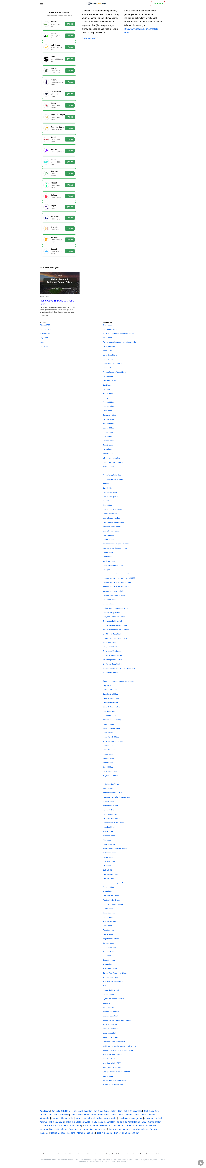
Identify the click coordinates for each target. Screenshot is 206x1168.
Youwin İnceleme (140, 1129)
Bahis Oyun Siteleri (110, 355)
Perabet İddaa (108, 887)
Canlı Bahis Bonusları (58, 1115)
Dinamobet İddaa (109, 600)
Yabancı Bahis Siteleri (111, 1012)
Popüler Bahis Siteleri (111, 896)
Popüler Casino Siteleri (111, 900)
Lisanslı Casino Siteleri (111, 818)
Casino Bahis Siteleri (110, 514)
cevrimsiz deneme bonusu (113, 565)
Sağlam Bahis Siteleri (111, 939)
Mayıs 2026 (44, 338)
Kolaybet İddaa (108, 801)
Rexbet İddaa (108, 934)
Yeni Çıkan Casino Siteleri (112, 1067)
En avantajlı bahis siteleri (112, 621)
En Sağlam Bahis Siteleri (112, 664)
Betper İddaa (108, 432)
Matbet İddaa (108, 831)
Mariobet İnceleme (86, 1133)
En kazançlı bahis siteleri (112, 660)
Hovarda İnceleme (135, 1125)
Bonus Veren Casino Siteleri (113, 479)
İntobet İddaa (108, 754)
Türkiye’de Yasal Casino (128, 1122)
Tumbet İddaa (108, 964)
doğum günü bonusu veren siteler (115, 608)
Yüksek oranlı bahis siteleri (113, 1084)
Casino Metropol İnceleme (62, 1133)
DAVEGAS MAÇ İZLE (90, 38)
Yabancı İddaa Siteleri (111, 1016)
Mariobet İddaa (108, 827)
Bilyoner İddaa (108, 466)
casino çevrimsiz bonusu (112, 527)
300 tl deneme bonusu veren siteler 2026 (118, 333)
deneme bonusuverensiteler (113, 591)
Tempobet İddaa (109, 960)
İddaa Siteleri (108, 733)
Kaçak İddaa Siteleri (110, 775)
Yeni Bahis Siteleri (109, 1059)
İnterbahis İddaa (109, 750)
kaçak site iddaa (109, 780)
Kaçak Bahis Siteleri (110, 771)
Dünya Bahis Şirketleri (111, 612)
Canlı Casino (108, 501)
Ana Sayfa (45, 1111)
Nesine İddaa (108, 857)
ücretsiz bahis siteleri (111, 990)
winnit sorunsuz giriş (110, 1007)
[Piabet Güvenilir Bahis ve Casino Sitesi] (60, 283)
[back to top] (201, 1163)
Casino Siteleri (108, 552)
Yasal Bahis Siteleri (110, 1024)
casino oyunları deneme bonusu (115, 548)
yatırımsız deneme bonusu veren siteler (118, 1050)
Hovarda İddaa (108, 724)
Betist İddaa (107, 411)
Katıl (71, 24)
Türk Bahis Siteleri (110, 969)
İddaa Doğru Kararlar (107, 1118)
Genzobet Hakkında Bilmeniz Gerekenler (118, 681)
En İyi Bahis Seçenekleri (103, 1122)
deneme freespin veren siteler (114, 595)
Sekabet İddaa (108, 943)
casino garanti (108, 535)
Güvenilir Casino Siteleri (112, 707)
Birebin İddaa (108, 471)
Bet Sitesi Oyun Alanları (105, 1111)
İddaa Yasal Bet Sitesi (111, 737)
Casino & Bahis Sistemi (51, 1125)
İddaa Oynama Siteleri (128, 1115)
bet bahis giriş (108, 376)
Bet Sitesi (106, 389)
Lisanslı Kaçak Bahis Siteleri (113, 823)
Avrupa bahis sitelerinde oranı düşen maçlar (119, 342)
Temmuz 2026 (45, 329)
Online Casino (108, 878)
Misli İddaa (107, 840)
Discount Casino (109, 604)
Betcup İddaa (108, 398)
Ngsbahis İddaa (109, 861)
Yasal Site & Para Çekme (130, 1118)
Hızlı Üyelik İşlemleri (82, 1111)
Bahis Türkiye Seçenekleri (126, 1133)
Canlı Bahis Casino (110, 492)
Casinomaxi (107, 557)
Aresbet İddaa (108, 338)
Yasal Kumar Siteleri (110, 1037)
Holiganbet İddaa (109, 715)
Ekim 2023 (44, 346)
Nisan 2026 (44, 342)
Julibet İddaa (108, 767)
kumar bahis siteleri (110, 806)
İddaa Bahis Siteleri (107, 1115)
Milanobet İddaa (109, 836)
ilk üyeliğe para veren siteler (113, 741)
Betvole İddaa (108, 454)
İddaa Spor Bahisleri (85, 1118)
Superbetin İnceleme (78, 1129)
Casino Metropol (109, 539)
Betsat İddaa (108, 449)
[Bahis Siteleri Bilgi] (96, 3)
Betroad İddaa (108, 441)
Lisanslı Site (158, 3)
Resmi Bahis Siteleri (110, 921)
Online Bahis (108, 870)
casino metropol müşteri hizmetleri (116, 544)
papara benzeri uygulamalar (113, 883)
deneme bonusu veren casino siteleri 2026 (119, 578)
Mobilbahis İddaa (109, 853)
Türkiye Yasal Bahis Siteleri (113, 981)
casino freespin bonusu (112, 531)
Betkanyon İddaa (109, 415)
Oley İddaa (107, 866)
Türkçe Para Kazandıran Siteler (115, 973)
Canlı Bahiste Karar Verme (83, 1115)
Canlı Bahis (107, 488)
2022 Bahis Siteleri (110, 329)
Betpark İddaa (108, 428)
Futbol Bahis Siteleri (110, 672)
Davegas (106, 569)
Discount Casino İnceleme (112, 1125)
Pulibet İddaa (108, 909)
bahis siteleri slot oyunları (112, 363)
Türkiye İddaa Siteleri (111, 977)
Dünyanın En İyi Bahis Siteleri (114, 617)
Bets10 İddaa (108, 445)
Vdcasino (106, 1003)
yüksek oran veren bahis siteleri (115, 1080)
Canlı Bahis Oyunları (110, 497)
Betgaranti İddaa (109, 406)
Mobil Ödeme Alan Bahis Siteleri (115, 848)
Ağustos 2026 (45, 325)
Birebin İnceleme (104, 1133)
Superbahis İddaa (109, 947)
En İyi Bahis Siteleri (110, 642)
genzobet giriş (108, 677)
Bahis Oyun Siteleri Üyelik (78, 1122)
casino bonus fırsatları (111, 518)
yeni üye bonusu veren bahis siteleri (116, 1072)
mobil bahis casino (110, 844)
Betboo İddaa (108, 393)
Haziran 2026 (45, 333)
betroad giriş (107, 436)
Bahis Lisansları (56, 1122)
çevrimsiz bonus (109, 561)
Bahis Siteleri (108, 359)
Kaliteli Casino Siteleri (111, 784)
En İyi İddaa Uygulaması (112, 651)
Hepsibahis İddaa (109, 711)
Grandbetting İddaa (110, 694)
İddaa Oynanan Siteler (111, 728)
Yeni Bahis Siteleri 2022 (112, 1063)
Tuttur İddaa (107, 986)
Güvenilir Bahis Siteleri (111, 698)
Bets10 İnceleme (90, 1125)
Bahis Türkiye (108, 368)
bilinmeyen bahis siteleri (112, 458)
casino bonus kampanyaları (113, 522)
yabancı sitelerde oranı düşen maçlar (117, 1020)
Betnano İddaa (108, 419)
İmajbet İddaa (108, 745)
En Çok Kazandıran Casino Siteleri (116, 630)
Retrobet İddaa (108, 930)
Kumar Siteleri (108, 810)
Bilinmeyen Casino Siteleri (113, 462)
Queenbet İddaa (109, 913)
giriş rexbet (107, 685)
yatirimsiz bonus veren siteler (114, 1042)
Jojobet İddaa (108, 763)
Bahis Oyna (107, 351)
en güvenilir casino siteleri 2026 (115, 638)
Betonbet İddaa (109, 424)
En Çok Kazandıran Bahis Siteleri (115, 625)
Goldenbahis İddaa (110, 690)
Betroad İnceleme (72, 1125)
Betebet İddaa (108, 402)
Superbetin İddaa (109, 951)
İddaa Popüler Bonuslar (62, 1118)
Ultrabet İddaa (108, 994)
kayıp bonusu (108, 788)
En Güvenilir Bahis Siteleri (112, 634)
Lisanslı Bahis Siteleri (111, 814)
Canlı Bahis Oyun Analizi (130, 1111)
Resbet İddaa (108, 917)
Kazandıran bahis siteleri (112, 793)
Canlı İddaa (107, 505)
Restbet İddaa (108, 926)
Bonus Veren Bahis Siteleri (113, 475)
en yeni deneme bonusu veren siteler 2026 (119, 668)
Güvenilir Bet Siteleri (110, 703)
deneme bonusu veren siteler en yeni (117, 582)
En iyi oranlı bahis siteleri (112, 655)
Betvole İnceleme (98, 1129)
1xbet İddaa (107, 325)
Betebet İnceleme (58, 1129)
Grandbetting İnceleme (119, 1129)
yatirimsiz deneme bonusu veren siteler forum (120, 1046)
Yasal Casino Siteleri (110, 1029)
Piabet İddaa (45, 296)
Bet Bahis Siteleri (109, 381)
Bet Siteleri (107, 385)
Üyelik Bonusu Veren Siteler (113, 999)
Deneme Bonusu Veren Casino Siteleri (117, 574)
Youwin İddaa (108, 1076)
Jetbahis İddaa (108, 758)
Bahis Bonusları (109, 346)
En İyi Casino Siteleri (110, 647)
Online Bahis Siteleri (110, 874)
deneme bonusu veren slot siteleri (116, 587)
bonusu (106, 484)
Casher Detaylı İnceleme (112, 509)
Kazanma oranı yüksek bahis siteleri (116, 797)
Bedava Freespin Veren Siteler (114, 372)
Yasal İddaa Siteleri (110, 1033)
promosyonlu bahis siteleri (113, 904)
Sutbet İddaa (108, 956)
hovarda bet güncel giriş (112, 720)
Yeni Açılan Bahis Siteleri (112, 1054)
